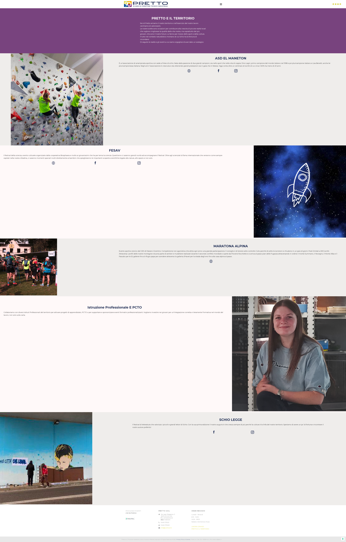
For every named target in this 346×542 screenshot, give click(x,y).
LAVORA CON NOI (197, 526)
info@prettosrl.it (166, 528)
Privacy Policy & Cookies (183, 539)
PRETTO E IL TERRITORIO (200, 529)
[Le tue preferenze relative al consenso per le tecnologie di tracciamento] (343, 539)
